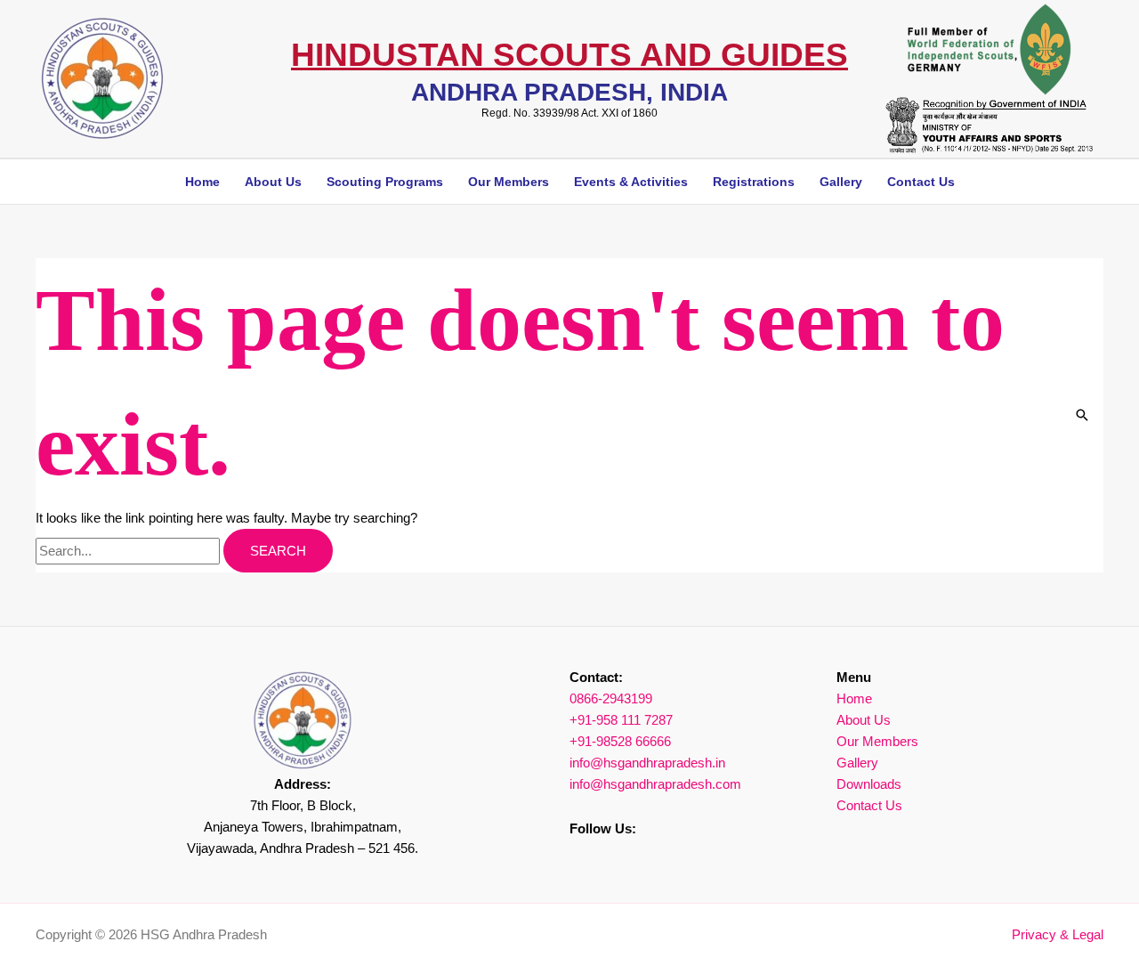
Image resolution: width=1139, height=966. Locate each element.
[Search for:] (129, 550)
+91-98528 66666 (620, 741)
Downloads (868, 783)
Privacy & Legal (1057, 934)
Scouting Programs (385, 182)
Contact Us (921, 182)
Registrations (754, 182)
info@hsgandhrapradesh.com (655, 783)
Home (202, 182)
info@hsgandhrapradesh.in (647, 762)
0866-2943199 (611, 698)
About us (273, 182)
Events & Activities (631, 182)
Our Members (508, 182)
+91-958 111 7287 (621, 719)
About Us (863, 719)
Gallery (841, 182)
